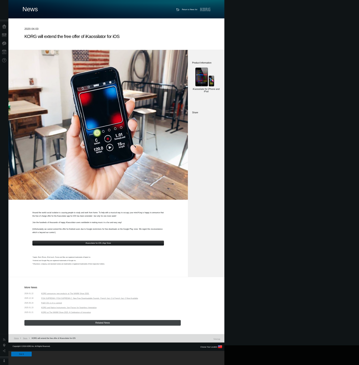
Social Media (5, 351)
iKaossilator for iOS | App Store (98, 243)
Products (5, 35)
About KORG (5, 361)
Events (5, 52)
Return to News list (189, 9)
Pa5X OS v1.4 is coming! (51, 303)
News (5, 340)
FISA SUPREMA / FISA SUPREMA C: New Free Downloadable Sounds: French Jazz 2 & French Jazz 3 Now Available (89, 298)
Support (5, 60)
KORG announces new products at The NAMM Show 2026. (65, 293)
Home (5, 26)
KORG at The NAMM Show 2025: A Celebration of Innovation (66, 312)
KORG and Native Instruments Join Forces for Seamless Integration (69, 308)
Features (5, 43)
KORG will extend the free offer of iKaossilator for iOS (54, 338)
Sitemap (216, 339)
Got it (21, 354)
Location (5, 345)
